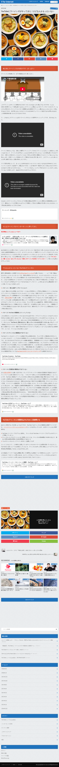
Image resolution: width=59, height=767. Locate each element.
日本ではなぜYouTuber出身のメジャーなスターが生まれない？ (19, 653)
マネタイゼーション (6, 735)
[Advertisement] (29, 491)
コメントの (5, 755)
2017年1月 (4, 704)
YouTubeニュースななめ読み (9, 719)
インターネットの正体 (7, 723)
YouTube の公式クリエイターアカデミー (28, 351)
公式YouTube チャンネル (26, 273)
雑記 (3, 739)
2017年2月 (4, 700)
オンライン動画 (6, 508)
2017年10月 (4, 680)
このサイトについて (33, 1)
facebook (47, 1)
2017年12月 (4, 676)
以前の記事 (8, 297)
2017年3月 (4, 696)
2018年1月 (4, 672)
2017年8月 (4, 684)
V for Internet (7, 1)
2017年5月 (4, 692)
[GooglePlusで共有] (29, 58)
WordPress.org (5, 758)
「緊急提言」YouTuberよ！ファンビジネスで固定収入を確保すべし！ (21, 645)
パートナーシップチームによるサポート (15, 427)
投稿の (4, 753)
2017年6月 (4, 688)
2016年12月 (4, 708)
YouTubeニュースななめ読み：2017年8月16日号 (16, 657)
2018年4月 (4, 668)
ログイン (3, 750)
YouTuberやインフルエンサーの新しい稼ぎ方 (15, 649)
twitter (41, 1)
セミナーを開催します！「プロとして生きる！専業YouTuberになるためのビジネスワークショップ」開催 (27, 640)
